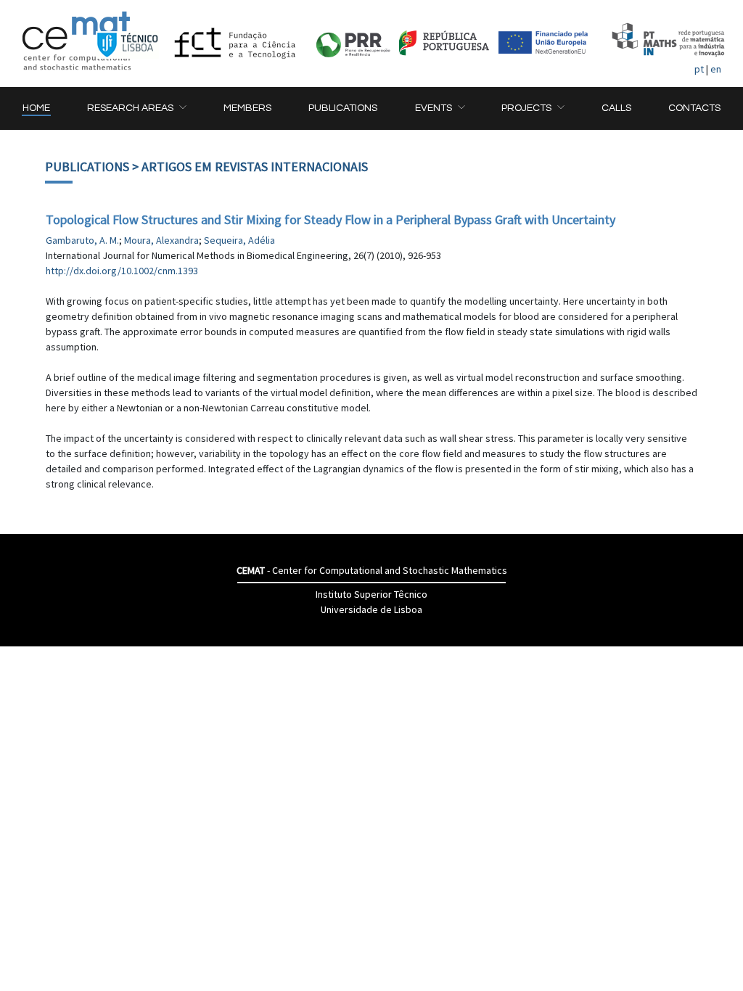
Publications (87, 166)
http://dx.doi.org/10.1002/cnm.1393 (122, 270)
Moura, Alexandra (161, 240)
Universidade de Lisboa (371, 609)
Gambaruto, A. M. (82, 240)
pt (699, 68)
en (715, 68)
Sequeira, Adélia (239, 240)
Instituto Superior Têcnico (371, 594)
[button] (136, 108)
